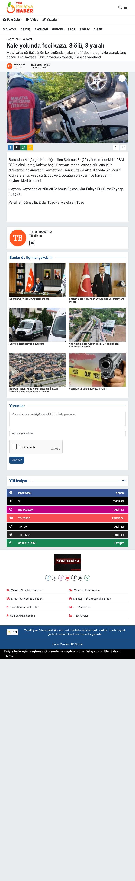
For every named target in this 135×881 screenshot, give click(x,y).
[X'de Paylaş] (17, 147)
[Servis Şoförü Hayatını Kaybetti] (37, 324)
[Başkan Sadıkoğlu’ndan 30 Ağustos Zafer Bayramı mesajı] (97, 279)
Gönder (17, 460)
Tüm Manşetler (82, 607)
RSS (14, 632)
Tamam (10, 656)
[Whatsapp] (87, 578)
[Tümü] (124, 480)
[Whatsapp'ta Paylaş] (23, 147)
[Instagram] (61, 578)
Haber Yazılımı (60, 644)
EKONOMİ (41, 29)
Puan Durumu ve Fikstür (24, 607)
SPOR (71, 29)
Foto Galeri (14, 19)
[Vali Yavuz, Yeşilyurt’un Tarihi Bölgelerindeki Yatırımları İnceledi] (97, 324)
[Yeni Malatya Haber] (20, 7)
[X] (54, 578)
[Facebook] (48, 578)
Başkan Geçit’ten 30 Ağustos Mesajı (29, 298)
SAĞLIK (84, 29)
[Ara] (120, 7)
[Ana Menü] (125, 7)
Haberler (13, 39)
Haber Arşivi (80, 615)
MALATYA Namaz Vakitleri (27, 598)
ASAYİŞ (25, 29)
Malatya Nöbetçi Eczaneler (26, 590)
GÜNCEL (57, 29)
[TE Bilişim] (17, 238)
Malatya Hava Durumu (87, 590)
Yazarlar (52, 19)
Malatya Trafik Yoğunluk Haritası (92, 598)
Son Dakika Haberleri (22, 615)
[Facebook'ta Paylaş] (10, 147)
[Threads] (80, 578)
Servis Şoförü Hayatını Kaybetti (27, 343)
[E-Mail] (32, 243)
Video (34, 19)
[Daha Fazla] (30, 147)
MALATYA (9, 29)
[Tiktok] (74, 578)
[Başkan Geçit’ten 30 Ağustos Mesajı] (37, 279)
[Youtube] (67, 578)
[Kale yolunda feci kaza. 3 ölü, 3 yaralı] (68, 107)
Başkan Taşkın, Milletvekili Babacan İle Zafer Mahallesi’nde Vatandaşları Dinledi (34, 390)
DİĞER (98, 29)
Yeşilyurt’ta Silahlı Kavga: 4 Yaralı (88, 388)
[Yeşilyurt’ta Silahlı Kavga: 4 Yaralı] (97, 369)
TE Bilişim (35, 235)
